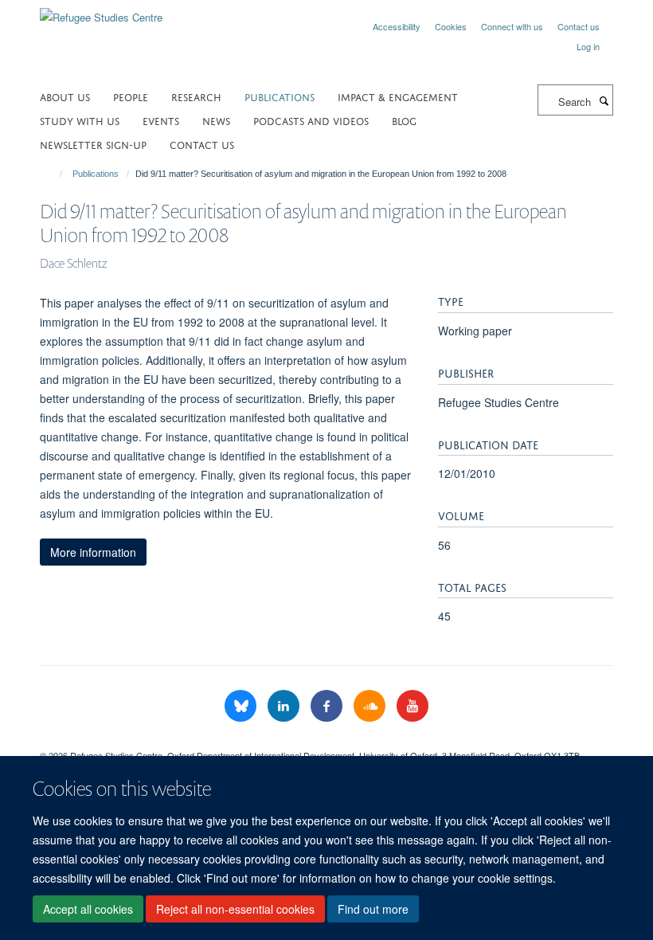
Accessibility (396, 26)
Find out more (373, 909)
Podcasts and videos (311, 119)
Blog (404, 119)
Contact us (578, 26)
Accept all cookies (88, 909)
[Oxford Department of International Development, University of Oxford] (326, 742)
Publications (279, 96)
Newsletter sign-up (93, 143)
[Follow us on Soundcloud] (371, 706)
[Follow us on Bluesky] (242, 706)
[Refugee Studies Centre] (101, 11)
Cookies (451, 26)
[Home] (54, 173)
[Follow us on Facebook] (328, 706)
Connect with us (512, 26)
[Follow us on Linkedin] (285, 706)
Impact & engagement (398, 96)
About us (65, 96)
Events (161, 119)
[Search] (603, 100)
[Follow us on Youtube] (412, 706)
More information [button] (93, 552)
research (196, 96)
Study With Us (79, 119)
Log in (588, 46)
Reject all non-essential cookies (235, 909)
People (130, 96)
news (216, 119)
